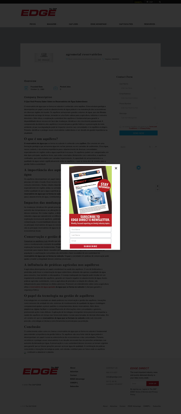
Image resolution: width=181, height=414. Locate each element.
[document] (90, 207)
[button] (116, 168)
